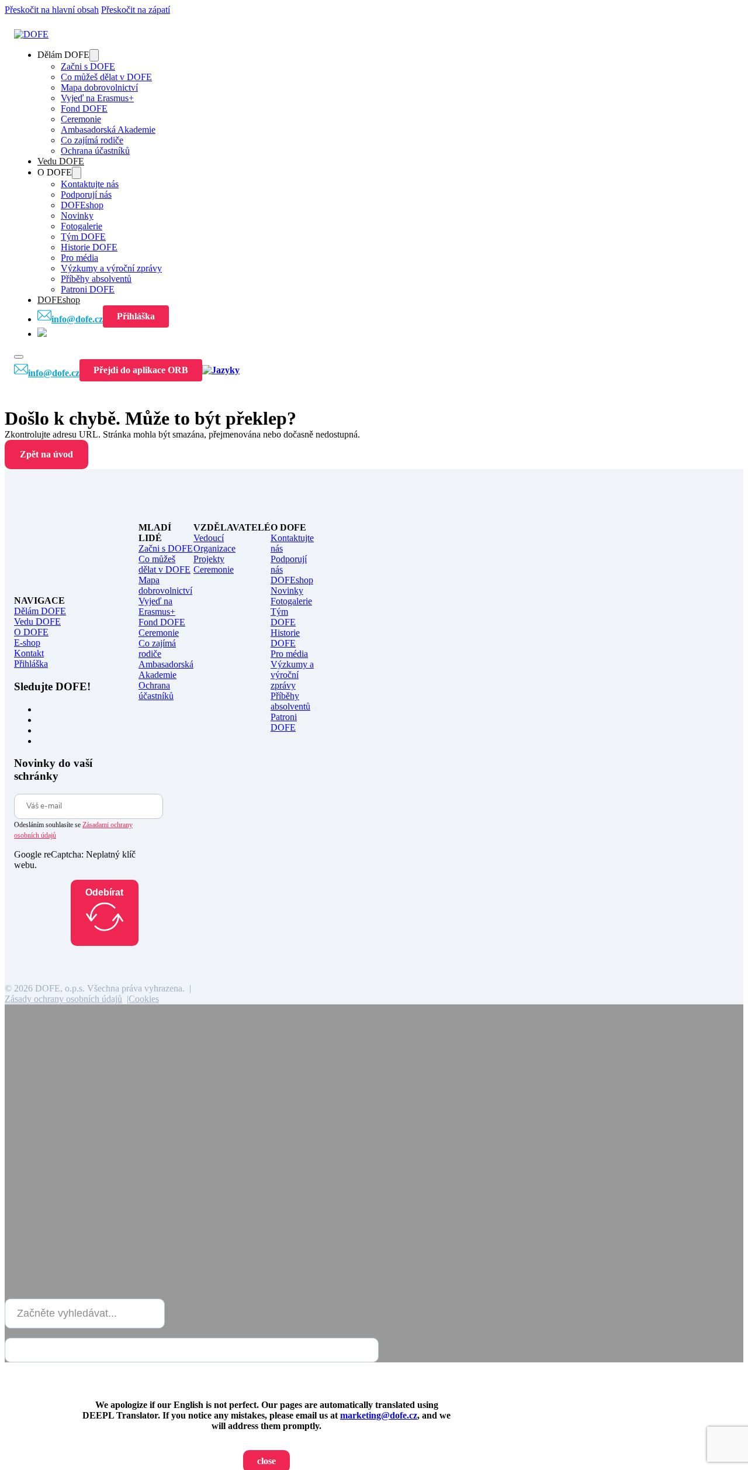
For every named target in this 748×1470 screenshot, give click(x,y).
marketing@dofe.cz (378, 1415)
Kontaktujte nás (90, 184)
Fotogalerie (81, 226)
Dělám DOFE (40, 611)
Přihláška (136, 316)
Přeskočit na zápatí (135, 10)
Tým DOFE (83, 237)
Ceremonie (81, 119)
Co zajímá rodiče (92, 140)
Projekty (208, 559)
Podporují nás (86, 194)
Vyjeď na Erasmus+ (97, 98)
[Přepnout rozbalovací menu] (94, 55)
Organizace (214, 548)
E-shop (27, 643)
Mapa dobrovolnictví (99, 87)
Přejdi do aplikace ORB (141, 370)
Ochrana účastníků (95, 151)
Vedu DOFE (60, 161)
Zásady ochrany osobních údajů (63, 999)
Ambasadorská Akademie (108, 130)
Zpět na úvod (46, 454)
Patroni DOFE (88, 289)
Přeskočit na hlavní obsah (52, 10)
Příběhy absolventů (96, 279)
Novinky (77, 216)
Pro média (79, 258)
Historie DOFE (89, 247)
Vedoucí (208, 538)
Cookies (144, 999)
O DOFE (31, 632)
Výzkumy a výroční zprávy (111, 268)
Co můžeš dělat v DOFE (106, 77)
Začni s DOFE (88, 66)
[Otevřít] (18, 357)
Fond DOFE (84, 108)
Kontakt (29, 653)
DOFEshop (82, 205)
